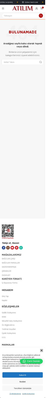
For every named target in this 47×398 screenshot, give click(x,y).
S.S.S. (4, 337)
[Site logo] (22, 8)
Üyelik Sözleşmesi (9, 333)
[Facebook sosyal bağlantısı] (3, 248)
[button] (41, 350)
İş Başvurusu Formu (9, 283)
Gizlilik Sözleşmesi (28, 394)
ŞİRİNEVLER (6, 271)
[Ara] (41, 16)
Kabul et (22, 375)
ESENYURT (6, 275)
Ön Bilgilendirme (15, 394)
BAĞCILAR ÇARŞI (8, 258)
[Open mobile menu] (3, 8)
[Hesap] (36, 8)
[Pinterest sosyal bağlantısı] (16, 248)
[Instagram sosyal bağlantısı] (8, 248)
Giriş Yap (5, 296)
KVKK (4, 317)
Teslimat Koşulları (9, 329)
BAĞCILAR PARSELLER (11, 263)
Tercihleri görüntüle (22, 388)
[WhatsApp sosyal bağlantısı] (21, 248)
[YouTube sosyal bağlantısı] (12, 248)
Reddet (23, 381)
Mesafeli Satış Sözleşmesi (12, 321)
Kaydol (4, 300)
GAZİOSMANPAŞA (9, 267)
